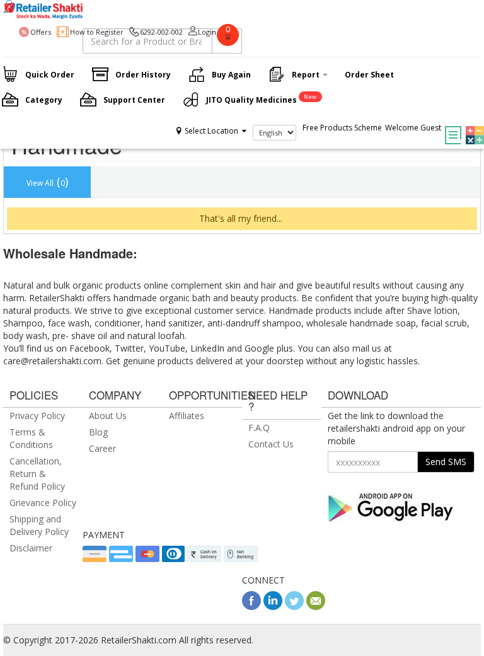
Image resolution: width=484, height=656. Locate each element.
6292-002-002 (161, 32)
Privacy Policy (37, 416)
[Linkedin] (272, 607)
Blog (98, 432)
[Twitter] (294, 607)
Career (102, 448)
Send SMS (445, 462)
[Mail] (315, 607)
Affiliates (186, 416)
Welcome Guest (413, 127)
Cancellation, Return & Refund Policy (37, 473)
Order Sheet (369, 74)
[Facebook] (251, 607)
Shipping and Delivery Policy (39, 525)
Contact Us (271, 444)
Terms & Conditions (31, 438)
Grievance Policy (42, 503)
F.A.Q (259, 428)
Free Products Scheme (342, 127)
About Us (108, 416)
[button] (472, 126)
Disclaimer (30, 548)
